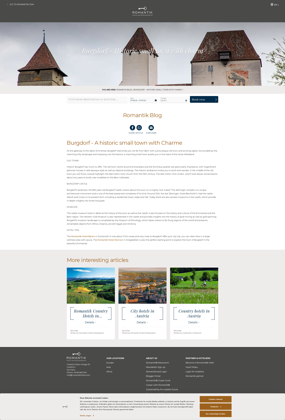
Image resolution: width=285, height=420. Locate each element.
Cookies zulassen (216, 399)
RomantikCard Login (156, 371)
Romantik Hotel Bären (83, 236)
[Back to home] (142, 11)
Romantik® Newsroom (157, 363)
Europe (110, 363)
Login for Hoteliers (195, 371)
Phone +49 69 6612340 (77, 372)
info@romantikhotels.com (78, 375)
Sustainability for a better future (162, 389)
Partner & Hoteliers (198, 358)
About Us (151, 358)
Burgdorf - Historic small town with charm (158, 90)
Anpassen (214, 406)
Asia (108, 367)
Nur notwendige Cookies (215, 414)
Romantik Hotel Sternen (110, 240)
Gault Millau (192, 367)
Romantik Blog (124, 90)
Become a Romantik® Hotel (200, 363)
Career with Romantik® (158, 385)
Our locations (115, 358)
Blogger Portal (153, 376)
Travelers (163, 98)
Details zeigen (85, 416)
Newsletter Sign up (155, 367)
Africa (109, 371)
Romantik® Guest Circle (158, 380)
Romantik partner (195, 376)
